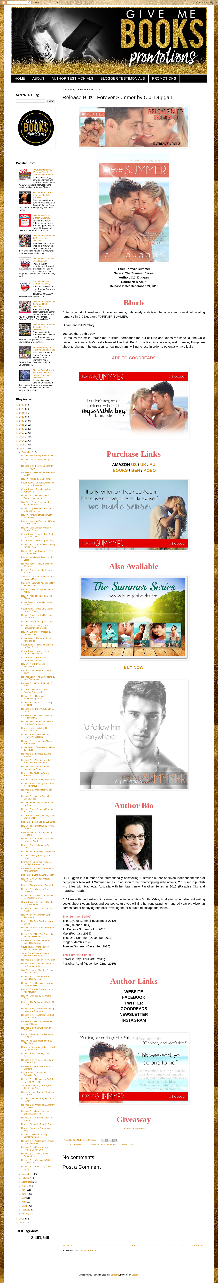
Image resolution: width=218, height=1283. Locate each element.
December (27, 452)
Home (134, 1245)
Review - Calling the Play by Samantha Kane (44, 348)
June (24, 1194)
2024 (22, 413)
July (24, 1190)
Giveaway (101, 1144)
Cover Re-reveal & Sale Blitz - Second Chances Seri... (35, 690)
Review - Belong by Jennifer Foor (36, 1124)
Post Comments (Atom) (85, 1250)
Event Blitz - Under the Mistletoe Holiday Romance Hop (36, 863)
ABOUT (38, 78)
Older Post (199, 1245)
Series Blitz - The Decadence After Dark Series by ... (37, 552)
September (27, 1182)
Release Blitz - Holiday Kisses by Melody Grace (36, 1022)
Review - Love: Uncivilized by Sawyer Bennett (35, 729)
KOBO (150, 470)
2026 (22, 405)
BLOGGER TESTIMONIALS (122, 78)
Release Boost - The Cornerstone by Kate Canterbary (38, 678)
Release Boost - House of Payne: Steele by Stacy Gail (43, 195)
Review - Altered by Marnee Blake (37, 479)
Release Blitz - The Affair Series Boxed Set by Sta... (35, 941)
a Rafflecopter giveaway (134, 1128)
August (25, 1186)
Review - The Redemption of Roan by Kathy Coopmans (37, 723)
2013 (22, 1223)
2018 (22, 437)
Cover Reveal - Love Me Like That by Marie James (37, 535)
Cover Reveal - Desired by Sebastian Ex (33, 1074)
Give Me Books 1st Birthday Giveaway (41, 216)
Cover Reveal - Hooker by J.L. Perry (37, 540)
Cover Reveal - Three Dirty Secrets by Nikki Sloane (37, 610)
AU (152, 464)
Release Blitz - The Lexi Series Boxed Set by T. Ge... (35, 977)
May (24, 1198)
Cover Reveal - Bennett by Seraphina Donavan (33, 658)
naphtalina (114, 1275)
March (25, 1206)
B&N (135, 470)
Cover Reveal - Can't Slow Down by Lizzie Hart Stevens (37, 484)
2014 (22, 1219)
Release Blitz (111, 1144)
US (134, 464)
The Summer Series (126, 1144)
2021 (22, 425)
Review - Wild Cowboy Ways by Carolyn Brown (36, 529)
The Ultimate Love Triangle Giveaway (41, 282)
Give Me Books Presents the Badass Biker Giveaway (44, 327)
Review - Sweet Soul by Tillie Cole (37, 621)
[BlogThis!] (106, 1140)
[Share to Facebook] (113, 1140)
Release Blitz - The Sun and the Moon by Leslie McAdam (36, 761)
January (26, 1214)
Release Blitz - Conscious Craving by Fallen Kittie (37, 984)
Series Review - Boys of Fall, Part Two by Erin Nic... (36, 1086)
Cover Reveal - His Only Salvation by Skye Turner (37, 646)
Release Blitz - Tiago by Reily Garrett (38, 960)
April (24, 1202)
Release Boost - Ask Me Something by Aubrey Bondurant (37, 1010)
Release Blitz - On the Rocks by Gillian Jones (35, 797)
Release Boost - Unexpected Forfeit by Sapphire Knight (37, 965)
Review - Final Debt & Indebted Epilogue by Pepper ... (35, 768)
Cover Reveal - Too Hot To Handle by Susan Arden (37, 903)
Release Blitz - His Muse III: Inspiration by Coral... (33, 697)
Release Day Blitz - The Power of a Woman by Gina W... (37, 935)
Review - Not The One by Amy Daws (38, 779)
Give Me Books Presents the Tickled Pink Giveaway (44, 304)
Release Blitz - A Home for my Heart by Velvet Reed (37, 840)
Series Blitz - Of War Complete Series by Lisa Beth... (35, 954)
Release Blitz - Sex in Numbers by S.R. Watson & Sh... (37, 896)
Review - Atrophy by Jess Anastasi (37, 885)
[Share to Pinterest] (116, 1140)
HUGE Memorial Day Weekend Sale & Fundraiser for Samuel (43, 172)
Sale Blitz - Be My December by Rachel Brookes (35, 503)
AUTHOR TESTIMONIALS (72, 78)
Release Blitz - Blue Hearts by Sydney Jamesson (35, 1112)
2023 (22, 417)
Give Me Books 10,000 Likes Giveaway (43, 259)
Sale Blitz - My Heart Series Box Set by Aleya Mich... (37, 578)
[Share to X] (109, 1140)
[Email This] (103, 1140)
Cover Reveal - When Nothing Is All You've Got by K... (37, 816)
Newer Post (68, 1245)
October (25, 1178)
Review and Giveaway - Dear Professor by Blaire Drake (34, 626)
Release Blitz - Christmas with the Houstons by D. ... (36, 716)
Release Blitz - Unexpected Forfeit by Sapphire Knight (37, 1080)
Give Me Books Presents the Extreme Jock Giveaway (44, 238)
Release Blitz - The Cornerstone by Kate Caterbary (37, 869)
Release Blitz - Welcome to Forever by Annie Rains (37, 1142)
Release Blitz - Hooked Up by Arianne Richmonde (35, 497)
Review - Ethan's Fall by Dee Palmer (38, 851)
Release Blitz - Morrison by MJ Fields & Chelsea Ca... (35, 1148)
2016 (22, 445)
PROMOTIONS (164, 78)
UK (143, 464)
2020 (22, 429)
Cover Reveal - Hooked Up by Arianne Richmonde (35, 652)
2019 (22, 433)
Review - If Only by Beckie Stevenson (33, 665)
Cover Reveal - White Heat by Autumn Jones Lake (35, 948)
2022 (22, 421)
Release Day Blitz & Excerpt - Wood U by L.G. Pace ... (37, 509)
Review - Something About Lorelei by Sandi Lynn (37, 804)
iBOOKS (120, 470)
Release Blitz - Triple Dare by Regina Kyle (34, 1155)
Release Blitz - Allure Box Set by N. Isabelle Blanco (37, 1061)
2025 (22, 409)
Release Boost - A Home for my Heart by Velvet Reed (35, 735)
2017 (22, 441)
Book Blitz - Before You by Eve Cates (38, 822)
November (27, 1174)
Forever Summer (89, 1144)
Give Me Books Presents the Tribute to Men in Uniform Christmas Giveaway (44, 374)
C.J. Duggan (75, 1144)
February (26, 1210)
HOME (20, 78)
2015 (22, 448)
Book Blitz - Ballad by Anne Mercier (37, 875)
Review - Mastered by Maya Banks (37, 455)
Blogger (135, 1275)
